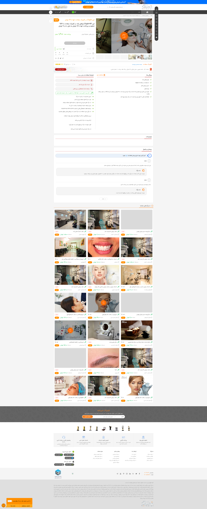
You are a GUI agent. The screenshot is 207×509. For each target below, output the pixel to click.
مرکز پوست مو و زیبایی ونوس (143, 231)
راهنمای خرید (116, 456)
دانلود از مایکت (68, 458)
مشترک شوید (88, 417)
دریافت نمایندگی (132, 458)
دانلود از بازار (57, 455)
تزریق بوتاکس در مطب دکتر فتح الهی (75, 314)
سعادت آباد (89, 49)
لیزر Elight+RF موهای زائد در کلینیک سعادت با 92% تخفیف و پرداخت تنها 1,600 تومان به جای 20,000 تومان (76, 25)
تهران (139, 12)
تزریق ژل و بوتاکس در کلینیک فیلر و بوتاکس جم (73, 259)
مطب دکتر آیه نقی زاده (78, 231)
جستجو (88, 7)
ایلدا (116, 370)
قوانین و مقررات (150, 456)
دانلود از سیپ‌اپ (58, 464)
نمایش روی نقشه (60, 69)
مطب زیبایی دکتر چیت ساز (111, 231)
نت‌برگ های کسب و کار (97, 458)
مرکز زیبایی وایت (113, 342)
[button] (99, 36)
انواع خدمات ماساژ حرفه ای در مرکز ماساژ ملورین (139, 342)
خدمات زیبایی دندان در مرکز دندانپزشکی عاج (140, 287)
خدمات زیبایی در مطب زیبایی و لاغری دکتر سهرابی (105, 287)
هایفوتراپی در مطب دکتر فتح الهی (76, 397)
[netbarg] (147, 503)
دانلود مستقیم (68, 464)
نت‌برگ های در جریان (98, 454)
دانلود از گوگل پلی (68, 455)
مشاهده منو (100, 75)
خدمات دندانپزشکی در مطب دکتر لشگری (107, 259)
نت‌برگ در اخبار (150, 460)
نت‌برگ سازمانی (116, 454)
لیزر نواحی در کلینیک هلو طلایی (76, 342)
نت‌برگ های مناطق (98, 456)
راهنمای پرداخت (116, 458)
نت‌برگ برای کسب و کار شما (130, 460)
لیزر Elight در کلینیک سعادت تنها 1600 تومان (79, 20)
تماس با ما (134, 454)
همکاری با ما (133, 456)
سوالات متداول (116, 462)
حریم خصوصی (150, 458)
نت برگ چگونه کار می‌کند (114, 460)
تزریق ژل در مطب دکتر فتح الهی (109, 314)
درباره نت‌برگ (150, 454)
